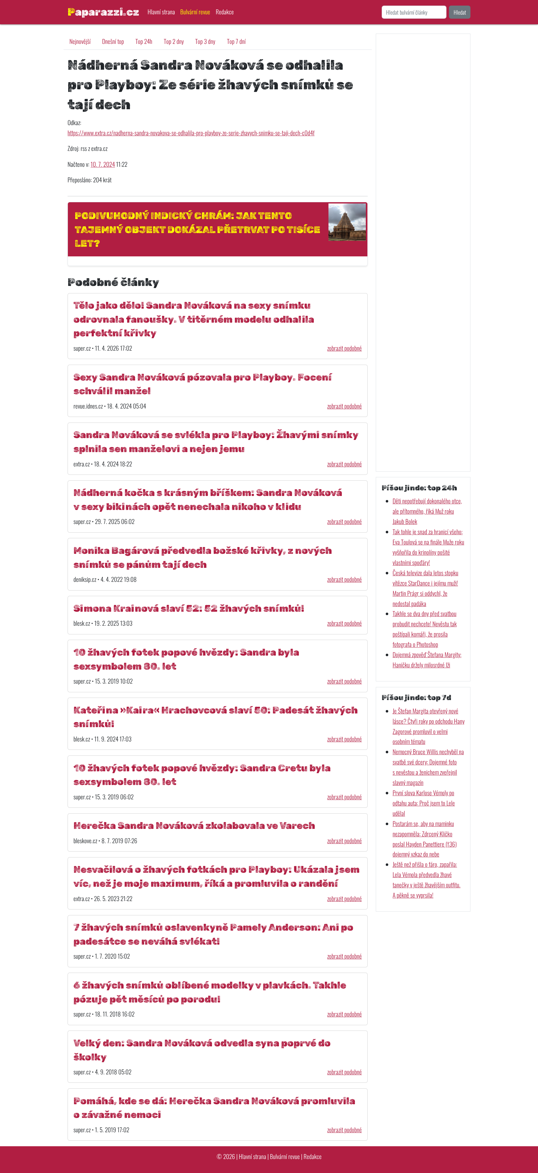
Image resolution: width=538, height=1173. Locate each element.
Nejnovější (80, 41)
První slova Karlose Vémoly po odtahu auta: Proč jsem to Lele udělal (424, 803)
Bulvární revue (195, 11)
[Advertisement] (423, 252)
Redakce (225, 11)
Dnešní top (113, 41)
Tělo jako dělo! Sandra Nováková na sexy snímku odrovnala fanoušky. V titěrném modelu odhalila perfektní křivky (193, 319)
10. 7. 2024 (103, 164)
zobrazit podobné (344, 348)
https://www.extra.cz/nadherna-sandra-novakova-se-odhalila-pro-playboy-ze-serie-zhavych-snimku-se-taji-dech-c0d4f (191, 132)
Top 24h (143, 41)
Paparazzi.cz (103, 12)
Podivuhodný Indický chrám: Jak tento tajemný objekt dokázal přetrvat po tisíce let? (197, 229)
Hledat (460, 12)
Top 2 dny (174, 41)
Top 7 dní (236, 41)
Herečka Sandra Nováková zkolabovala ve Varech (194, 825)
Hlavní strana (161, 11)
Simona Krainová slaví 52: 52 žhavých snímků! (188, 608)
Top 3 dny (205, 41)
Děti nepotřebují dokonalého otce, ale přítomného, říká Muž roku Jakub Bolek (427, 511)
